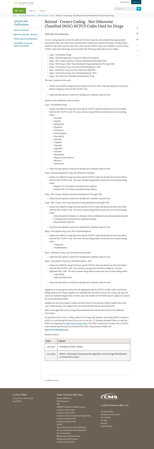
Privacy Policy (106, 417)
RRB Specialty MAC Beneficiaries (68, 436)
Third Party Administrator (66, 442)
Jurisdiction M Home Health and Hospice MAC (74, 416)
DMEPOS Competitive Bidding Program (71, 407)
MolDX (59, 424)
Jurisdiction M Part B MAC (66, 422)
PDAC (21, 11)
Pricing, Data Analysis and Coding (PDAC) (71, 430)
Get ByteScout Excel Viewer (111, 415)
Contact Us (136, 2)
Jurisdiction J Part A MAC (66, 410)
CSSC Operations (63, 401)
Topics (15, 16)
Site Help (104, 423)
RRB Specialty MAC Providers (67, 439)
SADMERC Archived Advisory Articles (23, 44)
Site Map (104, 420)
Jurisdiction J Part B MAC (66, 413)
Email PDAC (17, 401)
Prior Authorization (64, 433)
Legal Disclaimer (107, 426)
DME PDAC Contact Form (76, 324)
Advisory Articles (21, 30)
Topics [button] (32, 11)
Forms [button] (42, 11)
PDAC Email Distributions (26, 39)
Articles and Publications (27, 16)
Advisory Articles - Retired (46, 16)
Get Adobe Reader (107, 412)
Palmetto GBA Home (64, 398)
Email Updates (124, 2)
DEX (58, 404)
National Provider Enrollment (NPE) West (71, 427)
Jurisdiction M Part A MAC (66, 419)
